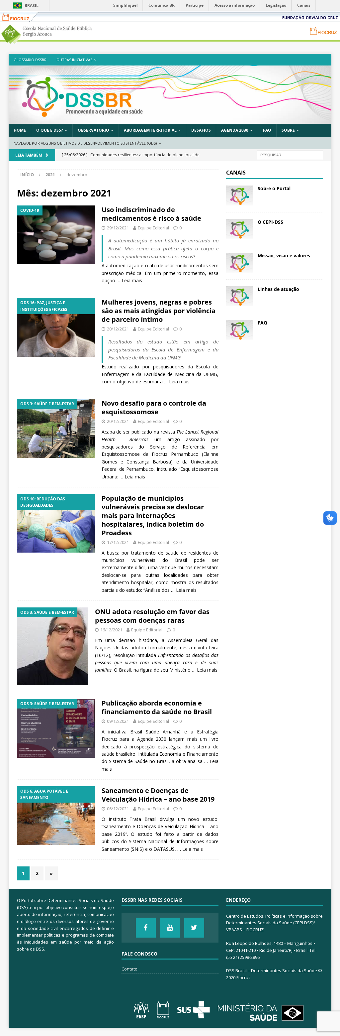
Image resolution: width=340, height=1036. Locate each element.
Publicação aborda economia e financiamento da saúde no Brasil (157, 707)
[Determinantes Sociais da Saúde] (170, 120)
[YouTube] (170, 928)
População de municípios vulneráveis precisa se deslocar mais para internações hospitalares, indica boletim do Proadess (153, 515)
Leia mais (132, 280)
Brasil (32, 5)
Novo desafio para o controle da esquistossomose (154, 407)
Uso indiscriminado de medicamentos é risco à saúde (151, 214)
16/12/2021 (111, 630)
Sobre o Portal (274, 188)
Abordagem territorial (150, 130)
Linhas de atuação (278, 289)
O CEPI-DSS (270, 222)
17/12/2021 (118, 542)
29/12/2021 (118, 228)
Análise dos (158, 590)
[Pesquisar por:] (290, 155)
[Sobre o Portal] (239, 195)
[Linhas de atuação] (239, 296)
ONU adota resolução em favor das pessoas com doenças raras (152, 616)
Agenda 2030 (234, 130)
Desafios (201, 130)
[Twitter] (194, 928)
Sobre (288, 130)
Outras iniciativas (74, 59)
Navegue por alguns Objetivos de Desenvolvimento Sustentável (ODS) (85, 143)
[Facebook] (146, 928)
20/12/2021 (118, 329)
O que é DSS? (49, 130)
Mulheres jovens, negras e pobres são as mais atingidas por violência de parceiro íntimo (158, 311)
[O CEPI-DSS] (239, 229)
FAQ (267, 130)
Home (20, 130)
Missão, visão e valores (284, 255)
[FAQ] (239, 330)
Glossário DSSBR (30, 59)
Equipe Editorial (153, 228)
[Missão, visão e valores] (239, 263)
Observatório (93, 130)
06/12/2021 (118, 809)
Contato (129, 969)
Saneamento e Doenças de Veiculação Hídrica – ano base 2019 (158, 795)
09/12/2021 (118, 721)
